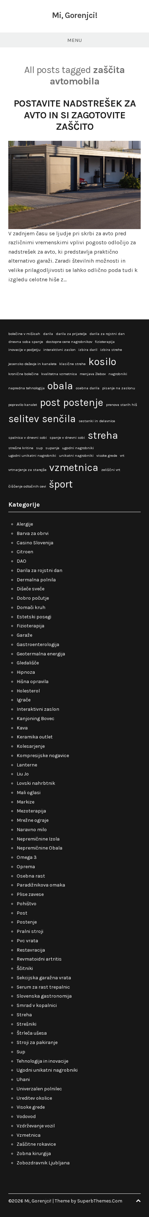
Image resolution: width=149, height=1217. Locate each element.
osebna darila (87, 388)
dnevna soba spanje (25, 341)
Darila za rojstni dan (39, 570)
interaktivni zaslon (59, 349)
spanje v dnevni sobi (67, 437)
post (50, 402)
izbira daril (87, 349)
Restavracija (31, 950)
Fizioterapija (30, 626)
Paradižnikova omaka (41, 885)
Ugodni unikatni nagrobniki (47, 1070)
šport (61, 484)
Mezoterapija (31, 811)
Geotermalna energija (41, 654)
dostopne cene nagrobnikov (69, 341)
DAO (21, 561)
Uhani (23, 1079)
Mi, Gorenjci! (74, 15)
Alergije (25, 524)
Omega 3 (27, 857)
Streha (24, 1015)
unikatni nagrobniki (76, 455)
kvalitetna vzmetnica (59, 374)
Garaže (24, 635)
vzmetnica (73, 467)
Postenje (27, 922)
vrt (122, 455)
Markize (25, 802)
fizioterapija (105, 341)
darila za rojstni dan (107, 334)
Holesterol (28, 691)
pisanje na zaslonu (118, 388)
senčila (59, 419)
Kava (22, 728)
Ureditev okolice (34, 1098)
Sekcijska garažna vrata (44, 978)
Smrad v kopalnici (37, 1005)
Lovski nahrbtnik (36, 783)
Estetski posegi (34, 617)
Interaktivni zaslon (38, 709)
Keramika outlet (35, 737)
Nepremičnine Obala (39, 848)
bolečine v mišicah (24, 334)
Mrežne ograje (33, 820)
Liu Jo (23, 774)
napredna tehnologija (26, 388)
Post (22, 913)
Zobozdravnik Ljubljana (43, 1163)
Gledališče (28, 663)
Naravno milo (32, 830)
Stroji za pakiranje (37, 1042)
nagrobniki (117, 374)
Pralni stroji (30, 931)
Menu (74, 40)
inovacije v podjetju (24, 349)
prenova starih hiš (121, 404)
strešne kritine (20, 448)
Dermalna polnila (36, 580)
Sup (21, 1052)
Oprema (26, 867)
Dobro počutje (33, 598)
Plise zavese (30, 894)
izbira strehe (111, 349)
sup (39, 448)
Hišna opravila (33, 681)
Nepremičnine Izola (38, 839)
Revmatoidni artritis (39, 959)
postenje (83, 402)
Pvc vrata (27, 941)
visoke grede (106, 455)
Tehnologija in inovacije (42, 1061)
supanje (52, 448)
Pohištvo (26, 904)
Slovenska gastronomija (44, 996)
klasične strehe (72, 364)
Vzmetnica (29, 1135)
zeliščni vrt (110, 469)
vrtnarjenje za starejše (27, 469)
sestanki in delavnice (97, 421)
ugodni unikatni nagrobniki (32, 455)
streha (103, 435)
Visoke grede (31, 1107)
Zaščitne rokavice (36, 1144)
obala (60, 386)
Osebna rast (31, 876)
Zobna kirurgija (34, 1153)
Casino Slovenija (35, 543)
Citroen (25, 552)
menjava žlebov (93, 374)
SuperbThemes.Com (99, 1201)
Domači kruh (31, 607)
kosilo (102, 361)
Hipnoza (26, 672)
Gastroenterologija (38, 644)
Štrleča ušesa (32, 1033)
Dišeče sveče (30, 589)
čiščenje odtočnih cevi (27, 486)
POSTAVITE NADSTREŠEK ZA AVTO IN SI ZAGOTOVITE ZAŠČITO (75, 115)
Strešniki (26, 1024)
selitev (23, 419)
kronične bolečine (23, 374)
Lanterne (27, 765)
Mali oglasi (29, 793)
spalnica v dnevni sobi (27, 437)
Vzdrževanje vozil (36, 1126)
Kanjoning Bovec (35, 718)
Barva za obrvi (33, 533)
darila (48, 334)
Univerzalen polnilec (39, 1089)
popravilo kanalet (22, 404)
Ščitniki (25, 968)
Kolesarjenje (31, 746)
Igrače (23, 700)
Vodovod (26, 1116)
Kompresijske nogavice (43, 756)
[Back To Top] (138, 1201)
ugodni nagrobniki (78, 448)
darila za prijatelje (71, 334)
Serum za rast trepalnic (43, 987)
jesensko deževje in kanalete (32, 364)
